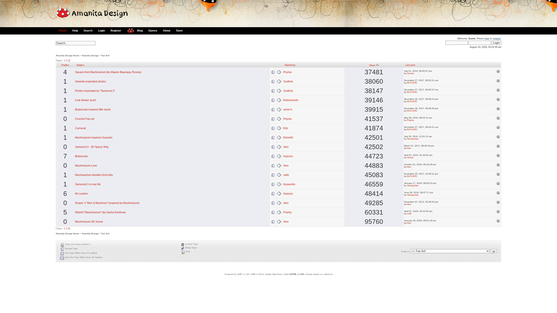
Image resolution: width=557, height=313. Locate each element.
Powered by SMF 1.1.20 (237, 274)
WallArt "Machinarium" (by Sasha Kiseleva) (100, 212)
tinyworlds (289, 184)
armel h (287, 109)
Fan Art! (105, 55)
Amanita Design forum (67, 55)
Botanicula (81, 156)
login (487, 38)
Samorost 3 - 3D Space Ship (92, 146)
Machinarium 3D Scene (89, 221)
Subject (80, 65)
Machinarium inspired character (93, 137)
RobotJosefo (290, 100)
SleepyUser (413, 139)
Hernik (410, 157)
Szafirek (288, 81)
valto (286, 174)
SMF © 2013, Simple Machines (266, 274)
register (497, 38)
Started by (290, 65)
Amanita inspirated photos (90, 81)
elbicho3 (328, 274)
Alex (286, 146)
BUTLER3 (412, 83)
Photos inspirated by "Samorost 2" (95, 90)
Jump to (405, 251)
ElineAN (288, 137)
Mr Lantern (81, 193)
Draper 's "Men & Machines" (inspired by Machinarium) (107, 203)
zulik (409, 213)
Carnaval (80, 128)
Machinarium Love (86, 165)
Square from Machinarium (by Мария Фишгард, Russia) (108, 72)
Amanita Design (90, 55)
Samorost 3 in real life (88, 184)
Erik (285, 128)
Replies (65, 65)
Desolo (410, 73)
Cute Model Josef (85, 100)
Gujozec (288, 156)
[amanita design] (129, 30)
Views (372, 65)
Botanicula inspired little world (93, 109)
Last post (410, 65)
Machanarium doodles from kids (94, 174)
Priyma (287, 72)
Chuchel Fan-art (84, 118)
